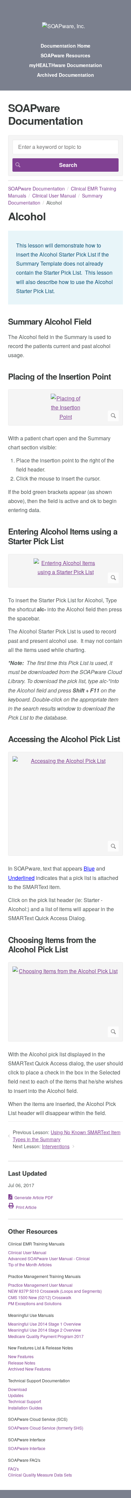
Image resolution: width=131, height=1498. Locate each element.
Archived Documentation (65, 74)
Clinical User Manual (54, 195)
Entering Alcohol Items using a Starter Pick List (62, 536)
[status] (65, 267)
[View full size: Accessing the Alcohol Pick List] (65, 803)
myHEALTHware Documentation (65, 65)
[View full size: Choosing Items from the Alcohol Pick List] (65, 1001)
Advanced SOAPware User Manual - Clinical (49, 1258)
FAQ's (13, 1469)
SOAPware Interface (26, 1448)
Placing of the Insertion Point (59, 376)
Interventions (56, 1146)
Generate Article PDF (33, 1197)
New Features (21, 1356)
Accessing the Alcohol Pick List (64, 739)
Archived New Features (29, 1369)
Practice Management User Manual (40, 1285)
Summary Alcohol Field (49, 321)
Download (17, 1389)
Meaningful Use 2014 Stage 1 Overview (44, 1324)
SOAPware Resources (65, 55)
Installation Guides (25, 1407)
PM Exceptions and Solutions (34, 1303)
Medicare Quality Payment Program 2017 (46, 1336)
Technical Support (24, 1401)
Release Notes (21, 1363)
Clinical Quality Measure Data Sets (40, 1475)
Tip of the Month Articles (30, 1264)
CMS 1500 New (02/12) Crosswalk (39, 1297)
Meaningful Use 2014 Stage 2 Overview (44, 1330)
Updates (16, 1395)
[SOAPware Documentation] (63, 26)
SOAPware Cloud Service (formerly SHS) (45, 1428)
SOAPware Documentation (36, 188)
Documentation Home (65, 45)
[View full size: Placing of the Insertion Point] (65, 407)
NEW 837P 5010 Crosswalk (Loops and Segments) (55, 1291)
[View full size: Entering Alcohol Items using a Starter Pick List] (65, 570)
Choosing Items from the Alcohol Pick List (52, 944)
